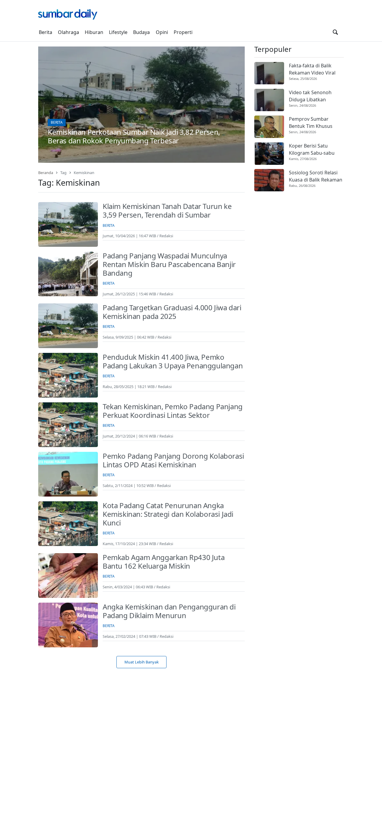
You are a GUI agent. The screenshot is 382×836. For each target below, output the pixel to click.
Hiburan (94, 32)
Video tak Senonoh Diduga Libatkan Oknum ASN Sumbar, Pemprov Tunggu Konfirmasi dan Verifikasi (312, 96)
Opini (162, 32)
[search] (335, 32)
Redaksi (166, 235)
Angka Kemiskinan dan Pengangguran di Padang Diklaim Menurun (169, 611)
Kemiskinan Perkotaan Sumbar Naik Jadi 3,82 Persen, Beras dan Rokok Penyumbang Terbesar (134, 136)
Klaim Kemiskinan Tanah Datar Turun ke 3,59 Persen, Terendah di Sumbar (167, 210)
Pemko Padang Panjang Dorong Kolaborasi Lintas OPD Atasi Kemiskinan (173, 460)
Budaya (141, 32)
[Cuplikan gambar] (269, 73)
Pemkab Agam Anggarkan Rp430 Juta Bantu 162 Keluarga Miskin (163, 561)
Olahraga (68, 32)
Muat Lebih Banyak (141, 662)
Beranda (45, 172)
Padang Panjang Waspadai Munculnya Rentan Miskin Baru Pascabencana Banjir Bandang (169, 264)
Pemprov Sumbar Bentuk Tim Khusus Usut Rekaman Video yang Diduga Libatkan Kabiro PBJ (313, 123)
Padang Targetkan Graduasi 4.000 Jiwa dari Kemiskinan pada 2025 (172, 312)
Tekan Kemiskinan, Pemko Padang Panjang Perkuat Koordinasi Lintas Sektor (173, 410)
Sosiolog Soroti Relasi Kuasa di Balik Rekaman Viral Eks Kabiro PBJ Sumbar (315, 176)
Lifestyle (118, 32)
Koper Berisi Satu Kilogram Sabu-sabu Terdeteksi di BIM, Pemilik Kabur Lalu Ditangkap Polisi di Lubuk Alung (312, 150)
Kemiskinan (84, 172)
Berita (45, 32)
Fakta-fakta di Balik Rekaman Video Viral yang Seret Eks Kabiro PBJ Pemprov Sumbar (313, 69)
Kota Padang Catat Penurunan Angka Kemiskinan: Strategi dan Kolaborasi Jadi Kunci (168, 514)
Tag (63, 172)
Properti (183, 32)
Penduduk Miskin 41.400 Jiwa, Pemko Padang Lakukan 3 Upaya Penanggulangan (173, 361)
